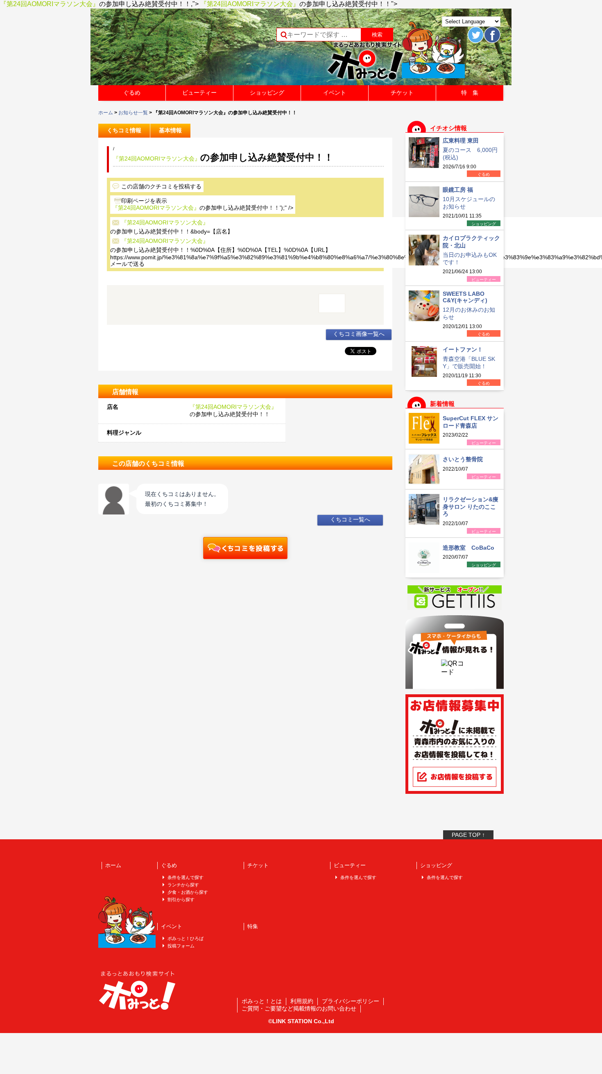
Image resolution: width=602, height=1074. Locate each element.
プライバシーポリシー (350, 1001)
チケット (402, 92)
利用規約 (301, 1001)
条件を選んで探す (185, 877)
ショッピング (267, 92)
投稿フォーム (181, 945)
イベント (334, 92)
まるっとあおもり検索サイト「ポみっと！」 (159, 49)
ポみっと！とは (262, 1001)
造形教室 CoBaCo (468, 547)
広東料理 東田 (461, 140)
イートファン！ (463, 349)
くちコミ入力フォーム (245, 548)
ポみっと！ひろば (185, 938)
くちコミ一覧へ (350, 519)
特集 (252, 926)
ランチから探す (183, 884)
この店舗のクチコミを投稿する (161, 186)
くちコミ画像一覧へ (359, 334)
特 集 (469, 92)
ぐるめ (131, 92)
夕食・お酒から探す (187, 892)
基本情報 (170, 130)
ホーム (105, 113)
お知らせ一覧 (133, 113)
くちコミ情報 (124, 130)
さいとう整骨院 (463, 459)
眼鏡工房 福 (458, 189)
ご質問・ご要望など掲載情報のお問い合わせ (299, 1008)
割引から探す (181, 899)
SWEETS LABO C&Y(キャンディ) (465, 297)
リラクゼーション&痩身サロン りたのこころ (470, 506)
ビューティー (199, 92)
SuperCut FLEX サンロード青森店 (470, 422)
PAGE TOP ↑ (468, 835)
